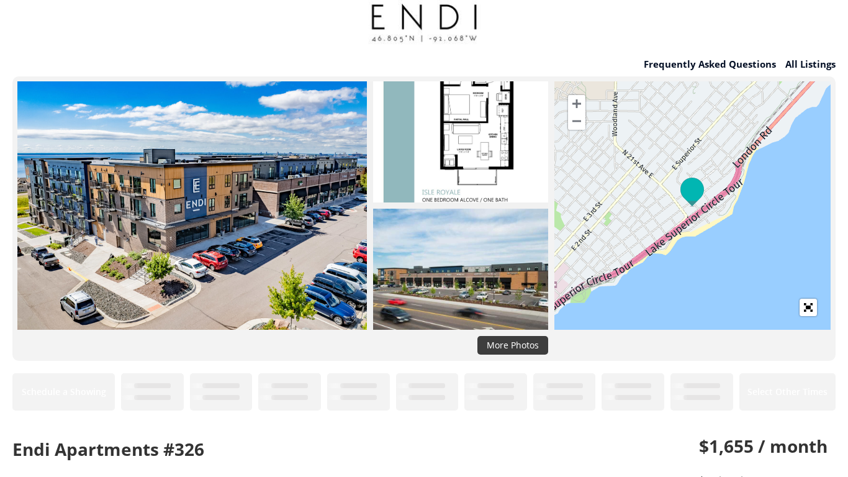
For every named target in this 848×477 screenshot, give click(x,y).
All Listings (810, 64)
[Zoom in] (576, 103)
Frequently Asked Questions (710, 64)
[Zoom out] (576, 121)
